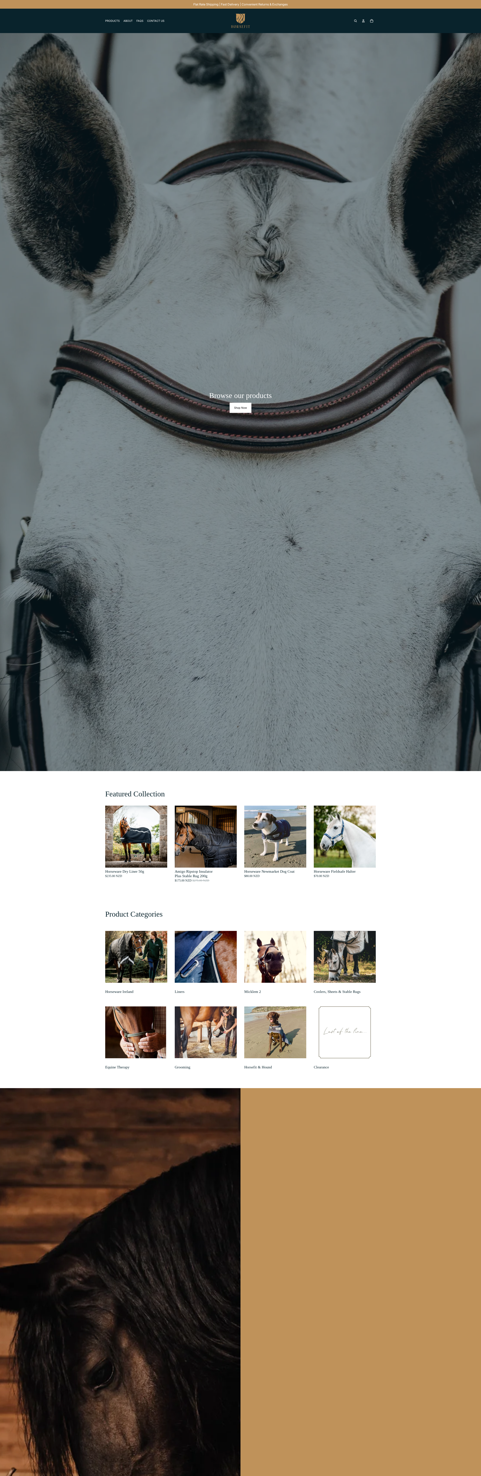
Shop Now (240, 407)
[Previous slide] (110, 836)
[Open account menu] (363, 21)
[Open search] (355, 21)
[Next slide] (161, 836)
